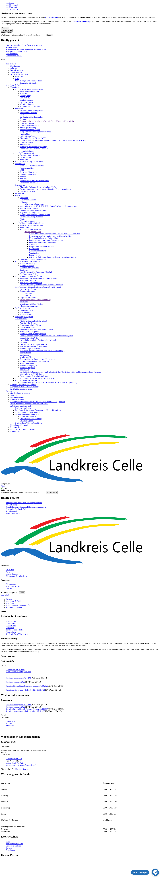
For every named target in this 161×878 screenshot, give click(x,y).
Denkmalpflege (25, 98)
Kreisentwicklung (26, 102)
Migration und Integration (29, 213)
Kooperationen (25, 353)
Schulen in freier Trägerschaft (17, 634)
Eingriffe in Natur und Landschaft (41, 247)
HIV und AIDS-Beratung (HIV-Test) (33, 344)
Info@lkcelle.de (15, 763)
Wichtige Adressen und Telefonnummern (35, 215)
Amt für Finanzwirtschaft (24, 153)
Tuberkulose (24, 370)
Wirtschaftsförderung (27, 264)
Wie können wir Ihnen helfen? (12, 35)
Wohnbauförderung (27, 266)
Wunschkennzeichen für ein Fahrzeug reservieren (24, 45)
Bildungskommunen (27, 221)
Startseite (9, 599)
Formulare (19, 77)
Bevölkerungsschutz (27, 191)
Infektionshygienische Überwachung (33, 346)
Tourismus (24, 270)
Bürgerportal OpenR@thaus (16, 576)
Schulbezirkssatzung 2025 (15, 682)
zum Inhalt (10, 3)
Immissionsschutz (26, 100)
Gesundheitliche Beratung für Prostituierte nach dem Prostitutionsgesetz (46, 336)
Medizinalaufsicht (26, 357)
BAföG (22, 115)
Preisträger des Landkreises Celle (22, 429)
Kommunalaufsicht (27, 168)
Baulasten (23, 94)
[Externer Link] (83, 860)
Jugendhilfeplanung (27, 151)
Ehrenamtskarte (16, 427)
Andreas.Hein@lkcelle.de (18, 672)
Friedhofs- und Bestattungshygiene (33, 334)
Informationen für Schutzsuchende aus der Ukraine (29, 404)
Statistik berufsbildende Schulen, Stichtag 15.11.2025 (25, 690)
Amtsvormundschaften (28, 113)
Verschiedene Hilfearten (29, 208)
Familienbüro (25, 134)
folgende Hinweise (22, 769)
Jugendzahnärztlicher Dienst (30, 325)
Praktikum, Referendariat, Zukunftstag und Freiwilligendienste (38, 410)
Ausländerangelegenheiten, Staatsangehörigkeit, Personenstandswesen (46, 189)
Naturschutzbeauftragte (37, 251)
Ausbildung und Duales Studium (27, 412)
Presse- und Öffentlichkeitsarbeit (32, 166)
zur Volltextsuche (12, 9)
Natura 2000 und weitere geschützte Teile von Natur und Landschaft (54, 234)
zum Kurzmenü (11, 7)
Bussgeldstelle (25, 312)
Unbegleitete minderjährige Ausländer (34, 149)
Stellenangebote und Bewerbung (27, 414)
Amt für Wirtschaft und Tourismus (28, 261)
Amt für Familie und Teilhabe (26, 380)
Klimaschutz (15, 431)
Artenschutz (33, 244)
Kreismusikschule (17, 400)
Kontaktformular (12, 54)
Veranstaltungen (16, 72)
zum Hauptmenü (12, 5)
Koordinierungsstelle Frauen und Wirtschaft (36, 272)
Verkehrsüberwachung (14, 56)
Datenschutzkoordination (29, 183)
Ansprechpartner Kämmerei (30, 155)
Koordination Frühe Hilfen (30, 130)
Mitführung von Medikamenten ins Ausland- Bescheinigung (42, 351)
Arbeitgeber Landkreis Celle (16, 52)
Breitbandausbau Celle (28, 274)
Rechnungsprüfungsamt (24, 317)
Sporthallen (29, 293)
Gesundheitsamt (21, 319)
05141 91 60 (14, 759)
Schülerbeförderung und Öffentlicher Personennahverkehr (41, 285)
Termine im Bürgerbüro (28, 83)
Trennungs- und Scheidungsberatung (33, 147)
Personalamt (19, 193)
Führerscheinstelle (26, 310)
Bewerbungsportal (17, 397)
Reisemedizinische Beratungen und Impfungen (37, 359)
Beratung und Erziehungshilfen (31, 117)
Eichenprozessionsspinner (29, 332)
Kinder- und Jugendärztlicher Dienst (33, 321)
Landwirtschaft (34, 255)
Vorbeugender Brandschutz (30, 106)
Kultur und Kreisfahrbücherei (31, 283)
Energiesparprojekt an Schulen (31, 304)
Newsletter (10, 570)
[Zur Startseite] (80, 458)
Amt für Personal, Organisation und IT (29, 162)
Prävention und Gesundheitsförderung (34, 376)
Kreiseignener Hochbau (28, 289)
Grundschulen (11, 621)
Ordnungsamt (20, 185)
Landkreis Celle (51, 17)
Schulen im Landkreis (28, 281)
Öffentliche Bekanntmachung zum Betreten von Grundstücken (52, 257)
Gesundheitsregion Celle (29, 338)
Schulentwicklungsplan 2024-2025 (19, 678)
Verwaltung (14, 87)
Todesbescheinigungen (28, 366)
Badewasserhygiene (27, 327)
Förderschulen (11, 632)
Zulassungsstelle (26, 315)
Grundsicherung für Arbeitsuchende (33, 210)
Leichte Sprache (12, 574)
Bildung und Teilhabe (28, 200)
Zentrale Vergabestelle (28, 174)
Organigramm (11, 850)
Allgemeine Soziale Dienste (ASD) (33, 138)
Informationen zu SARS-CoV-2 (31, 374)
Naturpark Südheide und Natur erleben (43, 238)
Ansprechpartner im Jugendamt (31, 111)
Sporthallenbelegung (27, 291)
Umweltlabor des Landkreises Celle (33, 259)
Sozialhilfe (24, 198)
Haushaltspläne (25, 157)
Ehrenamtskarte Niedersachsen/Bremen (34, 181)
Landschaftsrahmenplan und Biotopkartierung (46, 240)
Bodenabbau (34, 249)
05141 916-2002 (15, 670)
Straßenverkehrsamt (22, 308)
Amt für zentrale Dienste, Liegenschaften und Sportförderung (38, 287)
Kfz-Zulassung (11, 47)
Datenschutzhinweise (28, 417)
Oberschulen (10, 623)
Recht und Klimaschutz (28, 172)
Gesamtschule (11, 626)
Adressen (13, 68)
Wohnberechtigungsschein (29, 268)
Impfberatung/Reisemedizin (30, 349)
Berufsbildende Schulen (14, 630)
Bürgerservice (11, 64)
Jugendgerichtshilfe (27, 123)
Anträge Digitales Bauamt (29, 91)
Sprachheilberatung (27, 363)
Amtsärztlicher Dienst (28, 323)
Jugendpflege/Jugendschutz (30, 125)
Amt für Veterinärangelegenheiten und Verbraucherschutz (36, 378)
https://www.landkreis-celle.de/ (20, 765)
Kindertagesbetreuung (28, 128)
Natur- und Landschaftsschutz (31, 230)
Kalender (28, 295)
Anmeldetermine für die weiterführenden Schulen (38, 278)
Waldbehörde (34, 253)
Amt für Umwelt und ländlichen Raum (29, 223)
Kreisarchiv (24, 302)
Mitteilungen (15, 66)
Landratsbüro (20, 164)
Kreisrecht (23, 179)
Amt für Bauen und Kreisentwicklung (29, 89)
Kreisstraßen (24, 227)
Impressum (10, 726)
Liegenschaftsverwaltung (29, 298)
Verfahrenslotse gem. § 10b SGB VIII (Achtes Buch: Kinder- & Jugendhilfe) (48, 383)
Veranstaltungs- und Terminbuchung (28, 81)
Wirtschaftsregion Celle (19, 74)
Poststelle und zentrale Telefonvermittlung (35, 300)
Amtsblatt (23, 176)
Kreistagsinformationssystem (21, 389)
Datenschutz (10, 721)
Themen (9, 391)
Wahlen (22, 170)
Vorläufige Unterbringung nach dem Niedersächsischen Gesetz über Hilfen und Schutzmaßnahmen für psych (60, 372)
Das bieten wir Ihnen (23, 408)
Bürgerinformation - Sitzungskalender (24, 387)
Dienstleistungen (16, 70)
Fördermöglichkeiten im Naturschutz (42, 242)
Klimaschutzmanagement (29, 306)
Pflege (22, 219)
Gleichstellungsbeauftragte (20, 393)
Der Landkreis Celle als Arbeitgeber (28, 423)
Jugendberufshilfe (26, 142)
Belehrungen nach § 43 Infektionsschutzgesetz (37, 329)
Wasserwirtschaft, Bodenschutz (31, 225)
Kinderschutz (25, 145)
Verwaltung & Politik (13, 85)
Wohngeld (23, 202)
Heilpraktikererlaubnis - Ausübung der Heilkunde (38, 340)
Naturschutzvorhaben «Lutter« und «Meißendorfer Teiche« (51, 236)
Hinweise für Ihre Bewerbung (31, 419)
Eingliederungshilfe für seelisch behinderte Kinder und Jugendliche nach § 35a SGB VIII (53, 140)
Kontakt (9, 723)
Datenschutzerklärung (81, 22)
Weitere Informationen (33, 232)
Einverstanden (7, 30)
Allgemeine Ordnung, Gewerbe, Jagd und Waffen (38, 187)
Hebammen (24, 342)
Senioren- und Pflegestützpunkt (31, 217)
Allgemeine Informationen (34, 204)
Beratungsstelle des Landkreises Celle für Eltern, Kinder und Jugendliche (47, 121)
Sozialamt (18, 196)
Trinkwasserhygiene (27, 368)
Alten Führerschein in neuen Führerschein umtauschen (26, 49)
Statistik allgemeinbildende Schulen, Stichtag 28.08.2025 (27, 686)
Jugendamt (19, 108)
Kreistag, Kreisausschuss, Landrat (23, 385)
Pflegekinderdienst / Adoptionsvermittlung (35, 132)
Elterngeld (23, 119)
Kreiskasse (24, 159)
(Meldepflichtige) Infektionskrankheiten (34, 361)
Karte (17, 79)
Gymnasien (10, 628)
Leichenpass (24, 355)
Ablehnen (5, 28)
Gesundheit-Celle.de (13, 846)
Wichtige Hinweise (27, 104)
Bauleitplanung (25, 96)
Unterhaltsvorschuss (27, 136)
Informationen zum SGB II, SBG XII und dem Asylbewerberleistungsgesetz (48, 206)
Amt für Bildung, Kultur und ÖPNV (28, 276)
